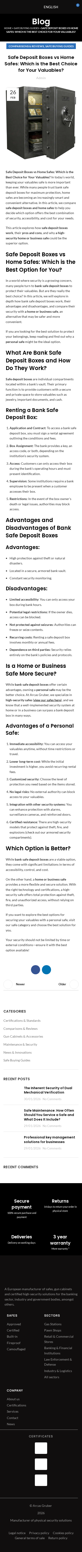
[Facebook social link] (35, 969)
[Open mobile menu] (30, 6)
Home (8, 28)
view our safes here (47, 700)
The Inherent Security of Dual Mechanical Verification (48, 1090)
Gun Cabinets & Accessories (23, 1036)
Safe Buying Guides (26, 28)
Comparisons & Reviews (26, 46)
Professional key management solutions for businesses (49, 1139)
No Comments (52, 1099)
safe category (20, 925)
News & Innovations (17, 1052)
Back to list (41, 984)
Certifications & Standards (22, 1020)
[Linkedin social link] (46, 969)
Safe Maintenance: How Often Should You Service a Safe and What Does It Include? (49, 1115)
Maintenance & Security (20, 1044)
